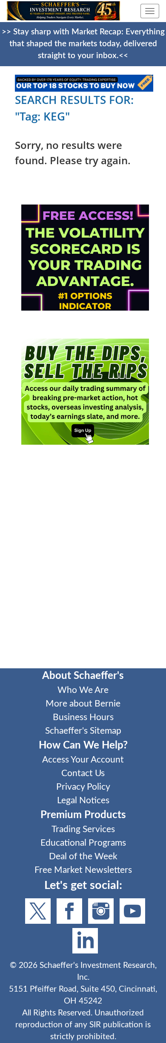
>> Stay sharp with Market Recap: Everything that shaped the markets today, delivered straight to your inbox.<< (83, 44)
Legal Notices (83, 800)
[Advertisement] (83, 562)
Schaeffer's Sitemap (83, 730)
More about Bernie (83, 703)
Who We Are (83, 690)
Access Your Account (83, 759)
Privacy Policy (83, 786)
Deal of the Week (83, 856)
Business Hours (83, 717)
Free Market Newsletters (83, 870)
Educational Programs (83, 842)
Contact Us (83, 773)
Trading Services (83, 829)
